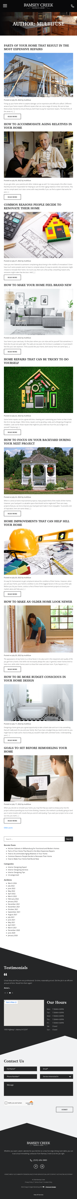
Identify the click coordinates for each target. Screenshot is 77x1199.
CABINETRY (19, 1174)
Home (6, 1174)
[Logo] (38, 1144)
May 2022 (11, 891)
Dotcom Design (51, 1187)
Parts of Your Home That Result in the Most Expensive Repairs (36, 47)
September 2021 (14, 912)
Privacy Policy (29, 1182)
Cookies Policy (48, 1182)
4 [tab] (12, 992)
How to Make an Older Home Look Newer (38, 601)
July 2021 (11, 917)
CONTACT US (54, 1174)
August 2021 (12, 914)
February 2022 (13, 899)
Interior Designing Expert (17, 867)
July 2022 (11, 886)
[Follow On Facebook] (36, 1166)
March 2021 (12, 928)
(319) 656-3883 (40, 1160)
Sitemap (70, 1174)
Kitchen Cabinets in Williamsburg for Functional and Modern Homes (33, 848)
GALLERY (47, 1174)
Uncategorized (13, 875)
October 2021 (13, 909)
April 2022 (11, 894)
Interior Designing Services (18, 870)
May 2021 (11, 922)
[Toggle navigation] (5, 6)
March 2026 (12, 883)
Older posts (8, 828)
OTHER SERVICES (38, 1174)
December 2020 (14, 930)
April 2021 (11, 925)
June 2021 (11, 920)
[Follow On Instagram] (42, 1166)
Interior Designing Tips (16, 872)
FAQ (60, 1174)
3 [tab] (10, 992)
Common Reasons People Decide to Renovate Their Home (32, 206)
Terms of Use (38, 1182)
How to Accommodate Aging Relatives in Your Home (27, 854)
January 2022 (13, 901)
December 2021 (14, 904)
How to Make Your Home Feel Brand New (37, 285)
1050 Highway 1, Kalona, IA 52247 (16, 1029)
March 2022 (12, 896)
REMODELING (28, 1174)
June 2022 (11, 888)
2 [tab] (7, 992)
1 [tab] (5, 992)
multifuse (27, 100)
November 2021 (14, 907)
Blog (64, 1174)
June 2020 (11, 933)
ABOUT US (12, 1174)
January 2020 (13, 935)
